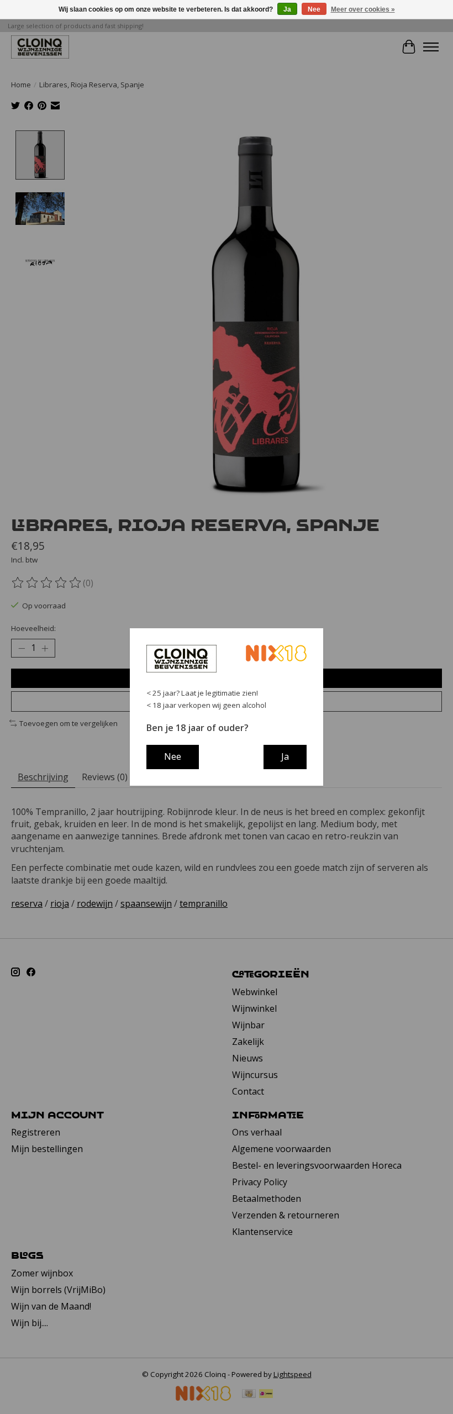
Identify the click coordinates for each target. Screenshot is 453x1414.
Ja (287, 9)
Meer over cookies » (363, 9)
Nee (314, 9)
